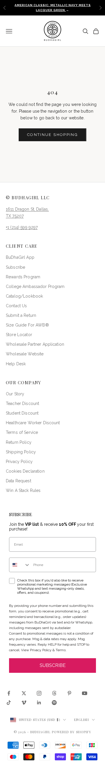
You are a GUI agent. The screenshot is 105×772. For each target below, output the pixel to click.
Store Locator (19, 334)
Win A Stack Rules (23, 490)
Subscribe (15, 267)
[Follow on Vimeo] (24, 702)
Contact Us (16, 305)
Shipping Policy (21, 452)
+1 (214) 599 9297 (22, 227)
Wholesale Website (24, 354)
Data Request (18, 480)
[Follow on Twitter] (24, 693)
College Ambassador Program (35, 286)
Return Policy (19, 442)
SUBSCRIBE (53, 665)
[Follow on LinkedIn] (39, 702)
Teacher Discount (22, 403)
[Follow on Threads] (54, 693)
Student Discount (22, 413)
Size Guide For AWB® (27, 325)
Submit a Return (21, 315)
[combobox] (19, 565)
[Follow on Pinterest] (69, 693)
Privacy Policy (19, 461)
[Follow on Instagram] (39, 693)
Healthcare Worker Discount (33, 422)
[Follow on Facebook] (9, 693)
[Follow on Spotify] (54, 702)
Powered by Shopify (72, 732)
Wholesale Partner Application (35, 344)
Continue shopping (52, 134)
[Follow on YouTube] (85, 693)
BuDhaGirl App (20, 257)
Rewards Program (23, 277)
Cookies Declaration (25, 471)
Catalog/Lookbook (24, 296)
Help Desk (16, 363)
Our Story (15, 394)
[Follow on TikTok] (9, 702)
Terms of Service (22, 432)
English (81, 719)
